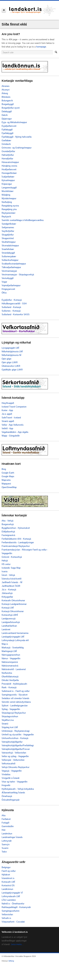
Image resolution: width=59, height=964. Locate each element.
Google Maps (8, 476)
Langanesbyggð (9, 187)
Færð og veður (9, 871)
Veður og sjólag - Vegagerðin (15, 756)
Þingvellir (6, 785)
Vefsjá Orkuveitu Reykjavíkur (15, 767)
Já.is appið (7, 414)
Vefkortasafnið (8, 763)
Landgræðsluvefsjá (11, 622)
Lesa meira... (17, 944)
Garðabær (6, 140)
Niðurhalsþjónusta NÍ (11, 355)
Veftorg (11, 961)
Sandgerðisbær (9, 224)
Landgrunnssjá (8, 618)
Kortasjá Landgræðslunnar (14, 604)
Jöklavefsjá (7, 593)
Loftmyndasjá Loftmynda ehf (15, 640)
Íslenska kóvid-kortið (11, 578)
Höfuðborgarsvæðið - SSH (14, 303)
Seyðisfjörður (8, 231)
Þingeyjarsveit (8, 289)
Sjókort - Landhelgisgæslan (15, 705)
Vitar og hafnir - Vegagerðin (14, 781)
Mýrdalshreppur (9, 198)
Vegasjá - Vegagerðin (12, 771)
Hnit (3, 830)
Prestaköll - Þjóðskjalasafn (14, 684)
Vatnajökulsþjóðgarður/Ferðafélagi (18, 745)
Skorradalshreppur (10, 245)
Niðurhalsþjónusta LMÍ (12, 351)
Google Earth (8, 473)
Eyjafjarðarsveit (9, 126)
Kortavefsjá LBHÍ (10, 615)
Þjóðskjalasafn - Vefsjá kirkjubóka (18, 789)
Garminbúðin (8, 826)
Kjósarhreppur (8, 180)
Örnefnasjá (7, 796)
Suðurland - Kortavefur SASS (16, 314)
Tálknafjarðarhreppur (11, 267)
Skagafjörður (8, 234)
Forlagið (5, 822)
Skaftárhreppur (9, 242)
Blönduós (6, 97)
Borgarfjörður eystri (11, 108)
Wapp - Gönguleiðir (11, 435)
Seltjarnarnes (8, 227)
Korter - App (7, 410)
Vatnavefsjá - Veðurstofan (14, 752)
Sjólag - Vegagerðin (11, 709)
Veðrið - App (7, 428)
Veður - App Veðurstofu (12, 425)
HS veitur (6, 564)
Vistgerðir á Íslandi (10, 778)
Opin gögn (6, 359)
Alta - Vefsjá (7, 520)
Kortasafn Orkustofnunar (13, 600)
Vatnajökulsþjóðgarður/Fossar (16, 749)
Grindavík (6, 144)
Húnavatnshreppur (10, 162)
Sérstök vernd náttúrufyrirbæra (16, 702)
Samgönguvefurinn (10, 911)
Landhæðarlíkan (9, 626)
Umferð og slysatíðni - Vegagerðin (18, 734)
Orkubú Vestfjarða (10, 680)
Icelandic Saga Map (11, 568)
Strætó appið (8, 421)
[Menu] (4, 10)
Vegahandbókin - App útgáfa (15, 432)
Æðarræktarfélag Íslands (13, 792)
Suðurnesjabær (9, 256)
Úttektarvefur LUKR (11, 366)
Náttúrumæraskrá (10, 665)
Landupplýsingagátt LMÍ (13, 636)
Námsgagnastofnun (11, 655)
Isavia (4, 571)
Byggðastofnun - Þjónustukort (16, 528)
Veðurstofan (7, 914)
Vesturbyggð (7, 278)
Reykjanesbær (8, 213)
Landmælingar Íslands (12, 837)
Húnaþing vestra (9, 166)
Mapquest (6, 483)
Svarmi (5, 848)
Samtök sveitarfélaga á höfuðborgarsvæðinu (23, 220)
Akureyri (6, 89)
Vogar (4, 282)
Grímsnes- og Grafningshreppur (16, 147)
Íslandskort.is (8, 878)
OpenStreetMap (9, 487)
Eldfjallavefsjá (8, 531)
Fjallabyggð (7, 129)
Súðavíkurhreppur (10, 260)
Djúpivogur (7, 118)
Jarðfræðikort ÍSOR (11, 586)
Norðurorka (7, 673)
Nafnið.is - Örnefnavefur (13, 903)
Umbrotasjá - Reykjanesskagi (16, 731)
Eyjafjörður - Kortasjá (12, 300)
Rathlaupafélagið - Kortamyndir (16, 907)
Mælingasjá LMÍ (9, 651)
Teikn (4, 851)
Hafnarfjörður (8, 155)
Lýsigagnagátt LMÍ (10, 348)
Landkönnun (7, 889)
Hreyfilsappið (8, 403)
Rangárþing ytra (9, 209)
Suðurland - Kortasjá (11, 307)
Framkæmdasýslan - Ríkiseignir (17, 549)
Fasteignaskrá (8, 535)
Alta (3, 815)
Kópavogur (7, 184)
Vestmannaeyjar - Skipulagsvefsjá (18, 274)
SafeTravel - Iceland (11, 417)
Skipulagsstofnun (10, 716)
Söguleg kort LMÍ (10, 727)
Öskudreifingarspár (11, 800)
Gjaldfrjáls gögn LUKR (12, 369)
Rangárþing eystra (10, 205)
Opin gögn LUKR (10, 362)
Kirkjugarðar (7, 597)
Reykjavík (6, 216)
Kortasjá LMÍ (8, 607)
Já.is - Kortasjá (9, 589)
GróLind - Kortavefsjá (12, 557)
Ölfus (4, 292)
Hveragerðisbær (9, 173)
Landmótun (7, 833)
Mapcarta (6, 480)
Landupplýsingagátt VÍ (12, 893)
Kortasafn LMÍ (8, 882)
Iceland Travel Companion (14, 406)
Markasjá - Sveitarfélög (13, 647)
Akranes (6, 86)
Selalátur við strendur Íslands (15, 698)
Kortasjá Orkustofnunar (13, 611)
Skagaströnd (8, 238)
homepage (41, 46)
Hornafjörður (7, 158)
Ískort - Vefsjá (8, 575)
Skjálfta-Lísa (8, 720)
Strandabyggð (8, 253)
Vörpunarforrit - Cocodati (13, 922)
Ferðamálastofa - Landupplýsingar (18, 542)
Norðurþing (7, 202)
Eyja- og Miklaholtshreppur (14, 122)
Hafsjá (5, 560)
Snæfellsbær (8, 249)
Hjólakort (6, 874)
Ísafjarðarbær (8, 176)
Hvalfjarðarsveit (9, 169)
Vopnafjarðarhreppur (11, 285)
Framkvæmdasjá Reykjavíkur (16, 546)
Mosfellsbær (7, 191)
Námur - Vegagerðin (11, 658)
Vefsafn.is (6, 918)
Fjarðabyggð (7, 133)
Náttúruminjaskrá (10, 662)
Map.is (5, 644)
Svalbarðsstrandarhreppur (14, 263)
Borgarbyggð (8, 104)
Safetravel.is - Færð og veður (16, 691)
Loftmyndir (7, 841)
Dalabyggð (7, 111)
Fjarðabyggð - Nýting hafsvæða (16, 137)
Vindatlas (6, 774)
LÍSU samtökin (9, 900)
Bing (4, 469)
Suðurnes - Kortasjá (11, 311)
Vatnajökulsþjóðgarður (12, 742)
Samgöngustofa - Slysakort (15, 694)
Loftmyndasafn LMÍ (11, 896)
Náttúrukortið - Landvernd (14, 669)
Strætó (5, 723)
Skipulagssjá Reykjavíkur (14, 713)
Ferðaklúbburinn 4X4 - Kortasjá (16, 539)
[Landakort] (32, 10)
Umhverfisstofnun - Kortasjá (15, 738)
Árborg (5, 93)
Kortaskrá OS (8, 885)
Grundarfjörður (8, 151)
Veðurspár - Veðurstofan (13, 760)
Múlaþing (6, 195)
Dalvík (5, 115)
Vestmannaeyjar (9, 271)
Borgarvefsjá (8, 524)
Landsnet (6, 629)
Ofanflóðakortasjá (10, 676)
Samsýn (6, 844)
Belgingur (6, 867)
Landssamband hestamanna (15, 633)
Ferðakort (6, 819)
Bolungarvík (7, 100)
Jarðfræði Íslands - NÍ (12, 582)
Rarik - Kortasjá (9, 687)
